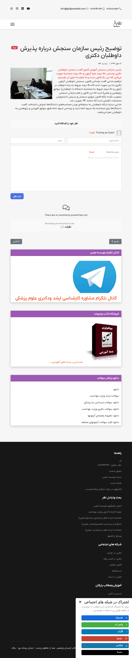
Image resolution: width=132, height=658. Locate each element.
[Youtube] (28, 8)
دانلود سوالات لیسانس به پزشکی (101, 402)
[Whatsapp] (11, 8)
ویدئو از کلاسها (115, 536)
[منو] (12, 24)
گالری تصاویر (115, 564)
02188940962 (96, 8)
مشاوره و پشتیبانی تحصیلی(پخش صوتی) (102, 524)
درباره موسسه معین (112, 477)
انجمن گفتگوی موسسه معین (108, 506)
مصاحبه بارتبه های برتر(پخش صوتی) (103, 530)
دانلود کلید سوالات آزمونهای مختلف (100, 422)
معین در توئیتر (114, 552)
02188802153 (112, 8)
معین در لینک (115, 576)
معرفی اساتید (115, 471)
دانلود (116, 389)
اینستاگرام (117, 570)
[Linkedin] (22, 8)
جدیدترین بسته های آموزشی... (66, 362)
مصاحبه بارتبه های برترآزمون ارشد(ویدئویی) (100, 517)
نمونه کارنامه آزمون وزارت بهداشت (105, 512)
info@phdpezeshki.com (73, 8)
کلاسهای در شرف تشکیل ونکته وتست (103, 489)
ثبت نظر (17, 196)
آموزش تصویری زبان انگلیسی (108, 623)
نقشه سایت (116, 483)
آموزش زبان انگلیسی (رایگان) (108, 599)
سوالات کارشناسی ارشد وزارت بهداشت (104, 605)
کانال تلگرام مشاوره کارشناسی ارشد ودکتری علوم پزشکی (66, 298)
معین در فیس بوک (112, 558)
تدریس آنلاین (115, 593)
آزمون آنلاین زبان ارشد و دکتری (107, 629)
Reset (91, 152)
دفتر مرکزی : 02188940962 (110, 465)
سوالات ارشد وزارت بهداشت (104, 396)
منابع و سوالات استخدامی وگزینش (106, 617)
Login (92, 132)
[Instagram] (17, 8)
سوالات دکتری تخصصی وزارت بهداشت (104, 611)
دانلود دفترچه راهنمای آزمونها (103, 415)
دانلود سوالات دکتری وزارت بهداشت (100, 409)
